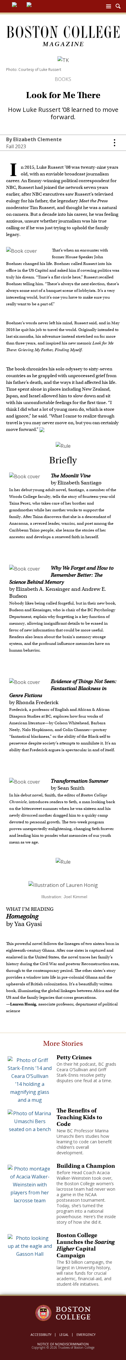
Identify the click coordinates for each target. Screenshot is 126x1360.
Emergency (85, 1334)
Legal (64, 1334)
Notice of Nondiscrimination (63, 1344)
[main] (63, 683)
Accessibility (41, 1334)
